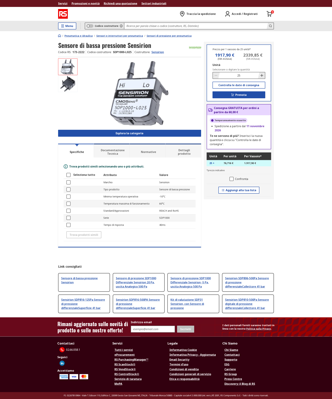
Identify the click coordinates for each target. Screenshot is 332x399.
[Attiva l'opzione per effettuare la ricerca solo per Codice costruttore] (121, 26)
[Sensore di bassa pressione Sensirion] (139, 93)
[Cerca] (270, 26)
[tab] (76, 150)
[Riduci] (216, 75)
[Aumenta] (261, 75)
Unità (216, 65)
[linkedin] (62, 363)
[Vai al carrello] (269, 14)
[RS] (63, 14)
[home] (59, 35)
